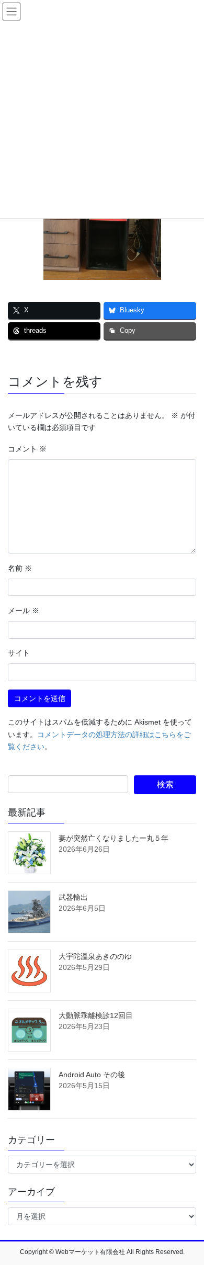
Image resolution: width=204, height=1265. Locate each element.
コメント (27, 449)
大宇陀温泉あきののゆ (95, 956)
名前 (20, 568)
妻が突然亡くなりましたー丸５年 (113, 838)
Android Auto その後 (92, 1074)
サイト (19, 653)
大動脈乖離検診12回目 (96, 1015)
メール (23, 610)
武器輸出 (73, 897)
